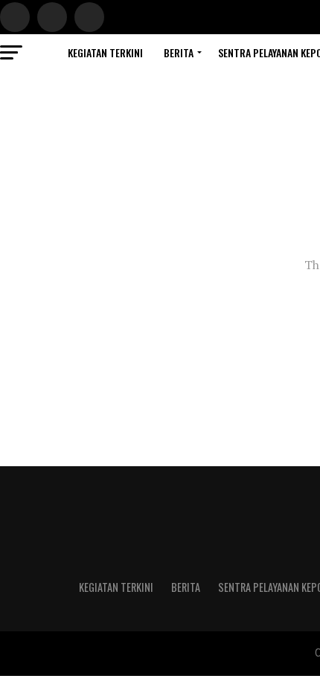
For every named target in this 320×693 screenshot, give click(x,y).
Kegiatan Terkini (105, 52)
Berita (178, 52)
